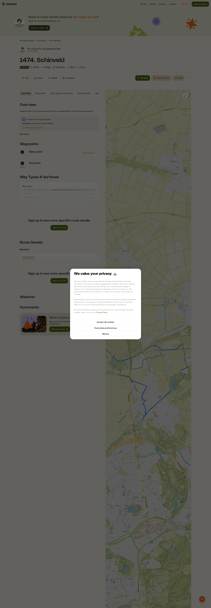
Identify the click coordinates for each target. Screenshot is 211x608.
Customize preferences (105, 328)
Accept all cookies (105, 322)
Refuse (105, 334)
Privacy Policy (101, 312)
